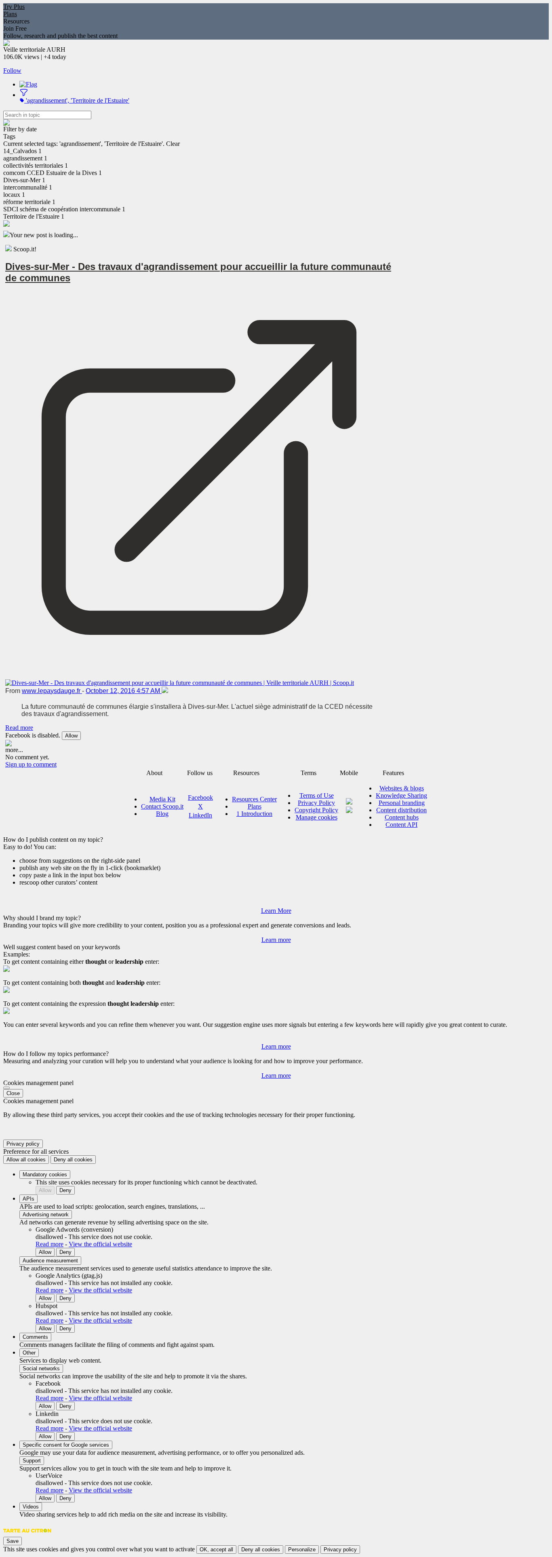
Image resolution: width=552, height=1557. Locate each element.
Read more (19, 727)
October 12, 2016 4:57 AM (124, 690)
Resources (16, 21)
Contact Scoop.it (162, 806)
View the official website (100, 1244)
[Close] (6, 1088)
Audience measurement (50, 1261)
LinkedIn (200, 815)
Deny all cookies (73, 1160)
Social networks (41, 1368)
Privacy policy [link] (23, 1144)
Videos (31, 1507)
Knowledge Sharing (401, 795)
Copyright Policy (316, 810)
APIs (28, 1199)
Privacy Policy (316, 802)
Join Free (15, 28)
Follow (12, 70)
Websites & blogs (401, 788)
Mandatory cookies (45, 1174)
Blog (162, 813)
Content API (401, 824)
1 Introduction (254, 813)
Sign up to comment (31, 764)
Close (13, 1093)
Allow (71, 736)
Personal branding (402, 802)
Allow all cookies (26, 1160)
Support (32, 1461)
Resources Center (254, 799)
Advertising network (46, 1214)
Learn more (276, 939)
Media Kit (162, 799)
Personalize (302, 1549)
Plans (10, 14)
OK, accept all (216, 1549)
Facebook (200, 797)
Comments (35, 1337)
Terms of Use (316, 795)
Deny (65, 1190)
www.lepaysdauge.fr (52, 690)
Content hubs (402, 817)
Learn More (276, 910)
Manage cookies (316, 817)
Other (29, 1353)
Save (12, 1541)
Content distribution (401, 810)
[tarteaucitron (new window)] (27, 1534)
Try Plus (14, 6)
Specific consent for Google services (66, 1445)
